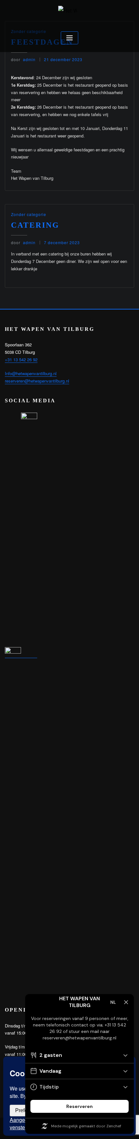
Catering (35, 225)
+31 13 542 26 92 (21, 359)
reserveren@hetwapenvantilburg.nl (37, 381)
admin (23, 59)
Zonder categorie (28, 214)
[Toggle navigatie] (69, 38)
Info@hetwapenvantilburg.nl (31, 373)
